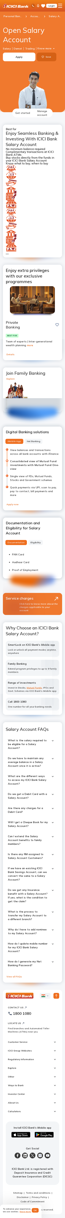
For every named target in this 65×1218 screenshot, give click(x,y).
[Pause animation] (7, 254)
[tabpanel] (32, 550)
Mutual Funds (34, 687)
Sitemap (18, 1192)
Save (48, 56)
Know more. (25, 1211)
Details (10, 354)
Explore (10, 378)
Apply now (12, 504)
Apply (19, 57)
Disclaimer (23, 1197)
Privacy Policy (39, 1197)
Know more (45, 48)
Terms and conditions (38, 1192)
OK (35, 1210)
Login (52, 5)
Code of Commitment (32, 1201)
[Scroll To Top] (56, 996)
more (30, 345)
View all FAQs (14, 976)
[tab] (22, 113)
